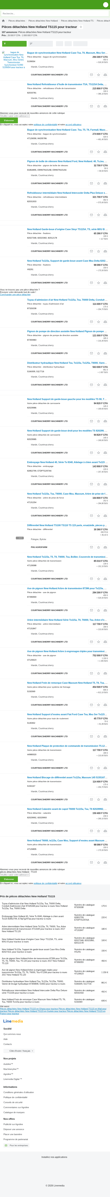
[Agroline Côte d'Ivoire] (18, 4)
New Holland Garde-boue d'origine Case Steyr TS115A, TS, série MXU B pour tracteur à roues (32, 940)
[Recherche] (106, 13)
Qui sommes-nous (12, 1034)
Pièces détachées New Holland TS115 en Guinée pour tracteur (37, 1011)
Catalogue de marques (14, 1112)
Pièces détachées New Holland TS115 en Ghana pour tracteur (29, 1008)
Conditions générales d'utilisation (18, 1092)
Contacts (7, 1044)
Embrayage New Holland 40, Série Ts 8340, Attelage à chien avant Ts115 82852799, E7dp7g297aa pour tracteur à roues (33, 917)
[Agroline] (3, 21)
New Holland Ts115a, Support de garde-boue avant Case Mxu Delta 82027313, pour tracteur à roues (33, 950)
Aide (5, 1039)
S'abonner (9, 120)
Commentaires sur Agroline (16, 1107)
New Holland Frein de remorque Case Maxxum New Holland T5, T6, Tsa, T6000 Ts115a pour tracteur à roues (34, 1000)
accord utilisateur (73, 124)
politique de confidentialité (45, 124)
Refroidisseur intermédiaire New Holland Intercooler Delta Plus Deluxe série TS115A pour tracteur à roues (34, 991)
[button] (105, 4)
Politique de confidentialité (15, 1097)
